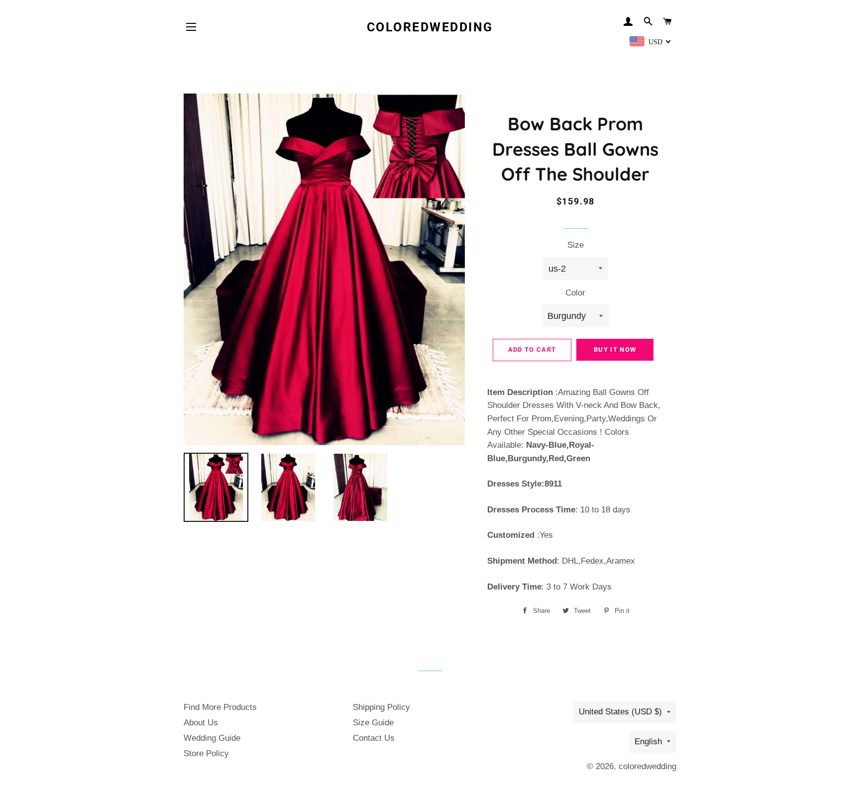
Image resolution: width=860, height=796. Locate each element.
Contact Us (374, 738)
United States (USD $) (620, 711)
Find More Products (220, 707)
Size (575, 245)
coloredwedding (430, 27)
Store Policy (206, 753)
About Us (201, 722)
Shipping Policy (381, 707)
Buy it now (615, 349)
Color (575, 293)
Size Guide (373, 722)
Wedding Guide (212, 738)
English (648, 741)
